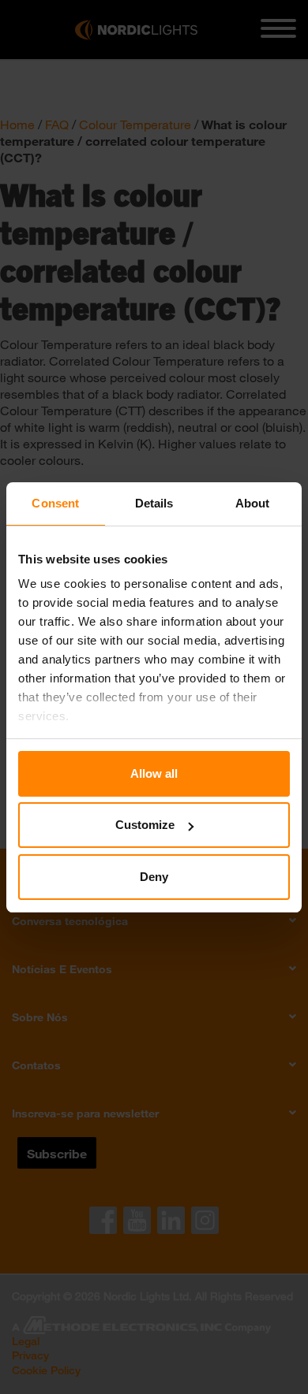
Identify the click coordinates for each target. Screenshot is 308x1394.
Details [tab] (154, 503)
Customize (145, 824)
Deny (154, 876)
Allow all (154, 773)
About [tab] (252, 503)
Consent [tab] (55, 503)
